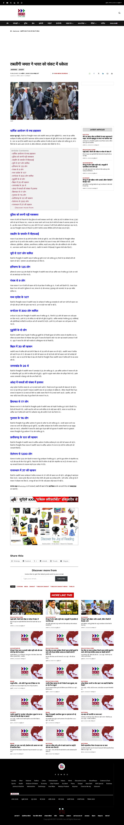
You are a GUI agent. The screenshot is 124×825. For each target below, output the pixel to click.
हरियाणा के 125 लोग (19, 166)
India (26, 586)
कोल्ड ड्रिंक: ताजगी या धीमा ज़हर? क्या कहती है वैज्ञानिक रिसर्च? (97, 684)
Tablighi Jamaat (42, 586)
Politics (86, 134)
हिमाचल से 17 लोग (19, 192)
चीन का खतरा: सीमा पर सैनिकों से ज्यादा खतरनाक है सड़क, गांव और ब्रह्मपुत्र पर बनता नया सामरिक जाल (97, 137)
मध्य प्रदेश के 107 (19, 172)
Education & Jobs (89, 149)
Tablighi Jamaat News (59, 586)
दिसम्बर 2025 (91, 799)
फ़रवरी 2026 (70, 799)
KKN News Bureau (61, 73)
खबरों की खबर (40, 486)
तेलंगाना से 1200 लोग (20, 201)
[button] (119, 13)
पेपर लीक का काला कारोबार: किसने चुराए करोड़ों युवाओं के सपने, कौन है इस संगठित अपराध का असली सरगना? (97, 651)
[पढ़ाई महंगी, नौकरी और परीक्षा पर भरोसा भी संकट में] (26, 607)
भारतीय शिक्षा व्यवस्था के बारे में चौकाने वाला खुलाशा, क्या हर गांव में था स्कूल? (61, 684)
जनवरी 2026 (80, 799)
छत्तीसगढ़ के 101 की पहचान (22, 198)
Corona (20, 586)
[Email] (107, 74)
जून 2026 (34, 799)
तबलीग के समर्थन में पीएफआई (23, 160)
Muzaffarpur (88, 163)
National (16, 31)
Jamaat (32, 586)
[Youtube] (7, 3)
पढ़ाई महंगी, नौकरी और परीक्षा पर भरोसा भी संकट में (97, 152)
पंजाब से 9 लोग (17, 169)
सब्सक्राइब (73, 486)
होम (11, 31)
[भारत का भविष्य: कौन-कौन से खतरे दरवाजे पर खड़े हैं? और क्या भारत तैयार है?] (62, 733)
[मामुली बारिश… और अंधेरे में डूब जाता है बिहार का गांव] (26, 671)
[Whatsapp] (21, 3)
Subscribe (61, 579)
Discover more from (24, 208)
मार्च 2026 (61, 799)
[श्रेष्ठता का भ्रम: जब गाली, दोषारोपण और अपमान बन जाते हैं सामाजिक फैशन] (26, 733)
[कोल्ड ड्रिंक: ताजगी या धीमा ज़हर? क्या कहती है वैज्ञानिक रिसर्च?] (97, 671)
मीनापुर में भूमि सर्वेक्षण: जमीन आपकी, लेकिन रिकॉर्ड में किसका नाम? (97, 181)
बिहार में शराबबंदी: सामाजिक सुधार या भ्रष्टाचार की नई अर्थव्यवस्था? (61, 715)
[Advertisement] (78, 12)
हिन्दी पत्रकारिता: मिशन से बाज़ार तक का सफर (94, 745)
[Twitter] (10, 3)
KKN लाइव (13, 486)
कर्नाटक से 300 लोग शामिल (22, 176)
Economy (86, 178)
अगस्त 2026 (14, 799)
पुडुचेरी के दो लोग (18, 179)
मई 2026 (42, 799)
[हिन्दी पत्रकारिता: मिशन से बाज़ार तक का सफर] (97, 733)
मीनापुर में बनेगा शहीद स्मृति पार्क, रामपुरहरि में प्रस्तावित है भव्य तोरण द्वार (95, 166)
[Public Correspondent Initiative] (44, 499)
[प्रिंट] (112, 74)
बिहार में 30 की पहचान (20, 182)
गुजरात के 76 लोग (19, 195)
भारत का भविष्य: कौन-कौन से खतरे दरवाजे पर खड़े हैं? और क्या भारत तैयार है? (61, 746)
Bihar (12, 681)
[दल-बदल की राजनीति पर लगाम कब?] (97, 702)
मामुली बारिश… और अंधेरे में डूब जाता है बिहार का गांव (25, 683)
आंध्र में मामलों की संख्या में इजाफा (24, 188)
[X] (98, 74)
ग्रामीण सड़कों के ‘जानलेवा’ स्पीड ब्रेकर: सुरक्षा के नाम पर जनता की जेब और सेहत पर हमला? (26, 715)
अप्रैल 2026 (51, 799)
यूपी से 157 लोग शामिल (20, 163)
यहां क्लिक (52, 486)
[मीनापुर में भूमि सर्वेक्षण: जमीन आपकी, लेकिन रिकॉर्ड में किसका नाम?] (97, 607)
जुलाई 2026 (25, 799)
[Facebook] (3, 3)
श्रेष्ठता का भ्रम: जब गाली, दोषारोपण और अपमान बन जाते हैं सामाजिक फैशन (26, 746)
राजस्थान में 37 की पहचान (22, 204)
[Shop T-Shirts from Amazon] (44, 526)
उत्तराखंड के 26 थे (19, 185)
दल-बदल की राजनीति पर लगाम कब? (91, 714)
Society (21, 69)
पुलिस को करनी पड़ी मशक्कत (23, 157)
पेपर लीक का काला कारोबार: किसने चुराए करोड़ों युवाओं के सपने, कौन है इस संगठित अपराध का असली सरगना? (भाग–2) (62, 652)
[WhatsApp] (89, 74)
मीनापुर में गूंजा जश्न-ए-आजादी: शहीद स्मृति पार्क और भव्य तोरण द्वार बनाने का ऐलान (26, 651)
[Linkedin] (14, 3)
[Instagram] (18, 3)
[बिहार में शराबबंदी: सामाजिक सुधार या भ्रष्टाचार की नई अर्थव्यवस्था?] (62, 702)
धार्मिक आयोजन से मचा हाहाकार (23, 153)
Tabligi (71, 586)
